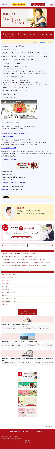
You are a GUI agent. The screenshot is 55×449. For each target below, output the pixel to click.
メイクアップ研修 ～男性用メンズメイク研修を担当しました (19, 256)
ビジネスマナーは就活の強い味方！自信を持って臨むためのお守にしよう (22, 265)
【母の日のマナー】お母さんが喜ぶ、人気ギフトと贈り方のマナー (42, 245)
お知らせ (4, 289)
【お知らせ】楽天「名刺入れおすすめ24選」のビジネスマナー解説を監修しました (24, 262)
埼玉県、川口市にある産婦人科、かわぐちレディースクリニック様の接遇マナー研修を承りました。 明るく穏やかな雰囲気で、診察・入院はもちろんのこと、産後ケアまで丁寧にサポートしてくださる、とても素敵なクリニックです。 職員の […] (27, 345)
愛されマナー (5, 295)
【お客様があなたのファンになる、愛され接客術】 (14, 182)
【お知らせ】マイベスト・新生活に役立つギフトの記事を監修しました (21, 259)
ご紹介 (4, 304)
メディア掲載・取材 (7, 292)
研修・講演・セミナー (8, 274)
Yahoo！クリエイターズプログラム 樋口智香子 (14, 133)
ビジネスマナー (6, 277)
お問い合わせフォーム (7, 189)
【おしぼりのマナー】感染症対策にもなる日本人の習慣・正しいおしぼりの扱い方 (14, 245)
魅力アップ (42, 42)
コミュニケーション (7, 298)
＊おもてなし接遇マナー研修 (8, 148)
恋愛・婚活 (5, 283)
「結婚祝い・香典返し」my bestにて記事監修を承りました (18, 253)
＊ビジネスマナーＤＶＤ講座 (8, 159)
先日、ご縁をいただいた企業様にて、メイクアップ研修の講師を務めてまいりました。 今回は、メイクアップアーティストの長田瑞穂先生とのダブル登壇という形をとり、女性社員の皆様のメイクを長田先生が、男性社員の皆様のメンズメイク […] (27, 328)
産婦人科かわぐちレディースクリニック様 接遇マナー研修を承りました (19, 341)
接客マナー (5, 280)
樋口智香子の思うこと (8, 301)
